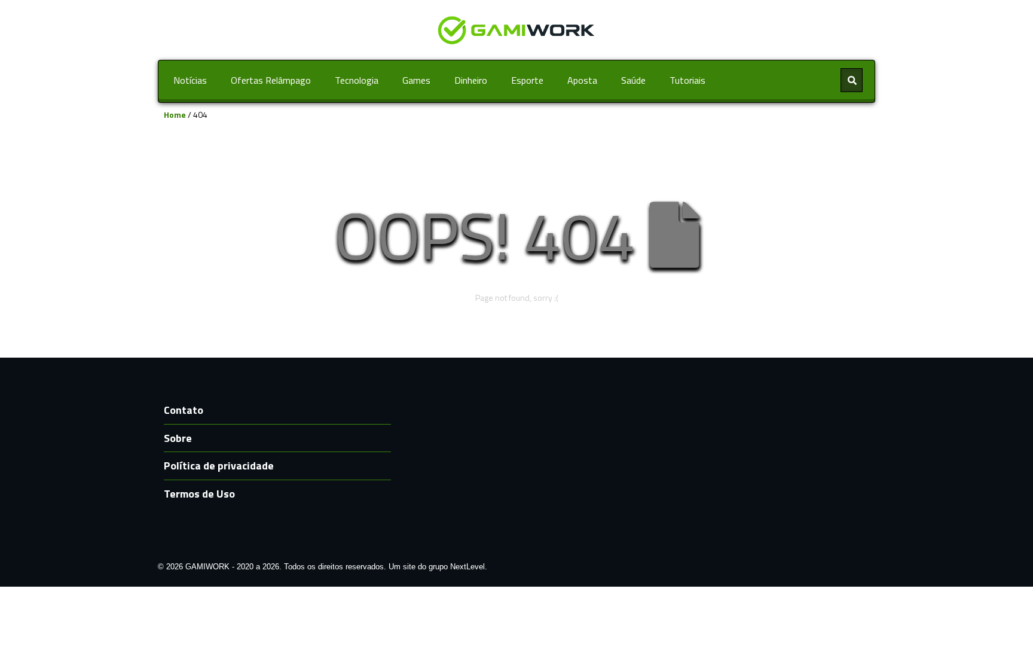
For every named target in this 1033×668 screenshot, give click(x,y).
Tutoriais (687, 80)
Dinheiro (470, 80)
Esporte (527, 80)
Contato (183, 410)
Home (175, 114)
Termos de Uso (199, 494)
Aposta (582, 80)
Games (416, 80)
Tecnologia (356, 80)
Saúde (633, 80)
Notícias (190, 80)
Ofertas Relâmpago (271, 80)
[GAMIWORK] (516, 29)
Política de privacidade (219, 465)
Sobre (178, 438)
